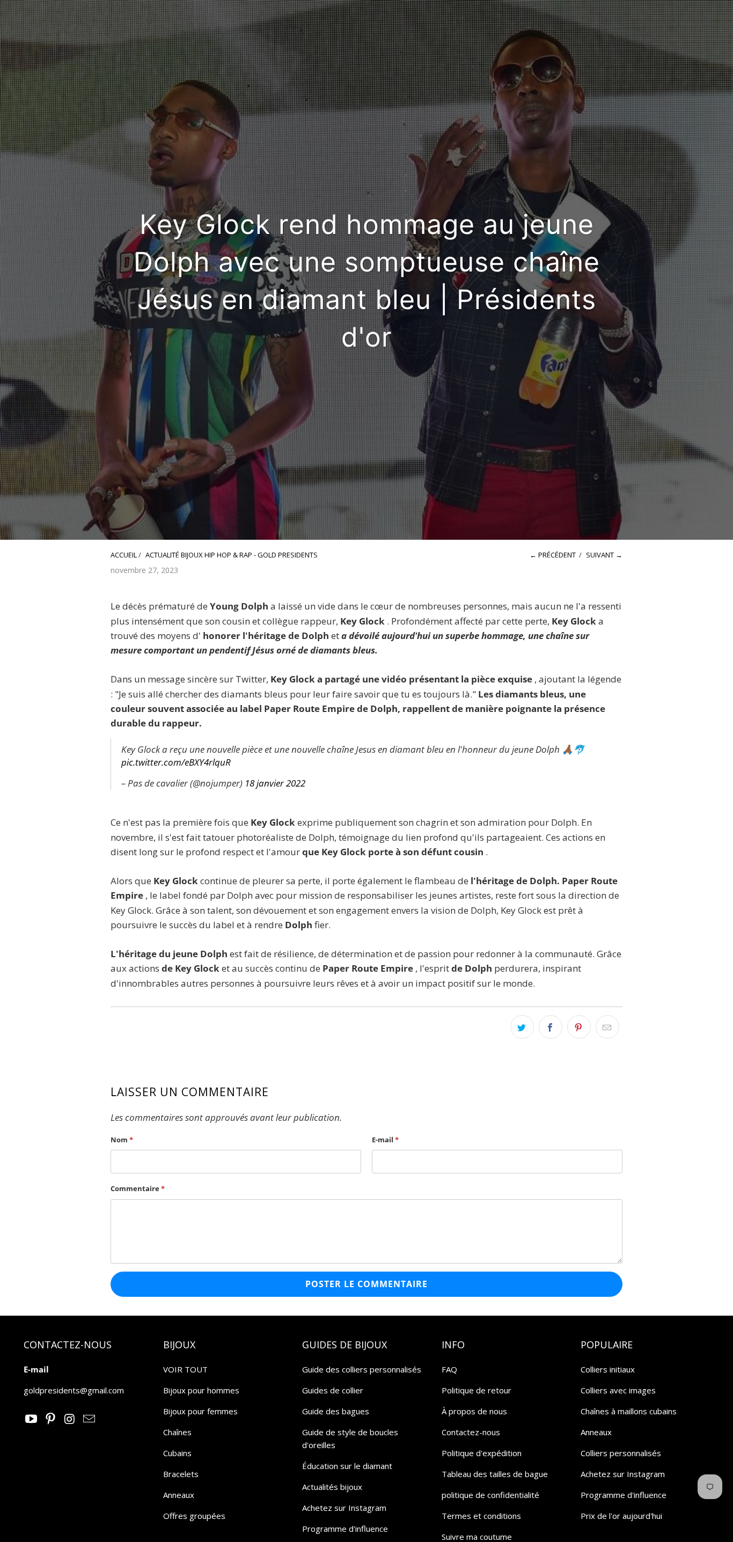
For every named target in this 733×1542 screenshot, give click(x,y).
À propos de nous (474, 1411)
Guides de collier (332, 1390)
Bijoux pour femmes (200, 1411)
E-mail (385, 1139)
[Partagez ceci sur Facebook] (550, 1027)
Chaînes (177, 1432)
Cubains (177, 1453)
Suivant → (604, 555)
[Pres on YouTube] (32, 1419)
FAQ (449, 1369)
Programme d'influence (345, 1528)
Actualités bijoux (332, 1486)
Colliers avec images (618, 1390)
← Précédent (553, 555)
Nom (122, 1139)
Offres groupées (194, 1515)
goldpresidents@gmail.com (74, 1390)
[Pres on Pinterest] (51, 1419)
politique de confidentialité (490, 1494)
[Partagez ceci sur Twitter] (522, 1027)
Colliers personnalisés (621, 1453)
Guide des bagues (335, 1411)
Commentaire (138, 1188)
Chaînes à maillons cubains (629, 1411)
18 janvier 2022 (275, 783)
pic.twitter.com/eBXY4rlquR (176, 762)
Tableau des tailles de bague (495, 1473)
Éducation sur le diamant (347, 1465)
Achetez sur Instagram (344, 1507)
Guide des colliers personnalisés (361, 1369)
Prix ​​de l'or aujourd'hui (621, 1515)
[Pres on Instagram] (70, 1419)
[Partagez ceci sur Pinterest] (579, 1027)
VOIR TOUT (185, 1369)
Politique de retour (476, 1390)
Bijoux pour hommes (201, 1390)
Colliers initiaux (608, 1369)
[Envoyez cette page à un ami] (607, 1027)
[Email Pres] (89, 1419)
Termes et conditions (481, 1515)
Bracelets (181, 1473)
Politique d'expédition (482, 1453)
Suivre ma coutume (477, 1536)
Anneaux (178, 1494)
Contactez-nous (471, 1432)
